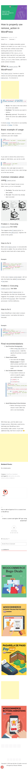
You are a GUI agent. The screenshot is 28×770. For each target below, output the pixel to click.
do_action (17, 476)
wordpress (12, 478)
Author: (3, 39)
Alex (6, 39)
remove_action (5, 478)
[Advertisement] (10, 90)
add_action (11, 476)
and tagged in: (5, 476)
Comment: (12, 39)
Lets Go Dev (13, 763)
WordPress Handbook (12, 474)
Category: (3, 474)
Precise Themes (17, 765)
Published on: (4, 37)
